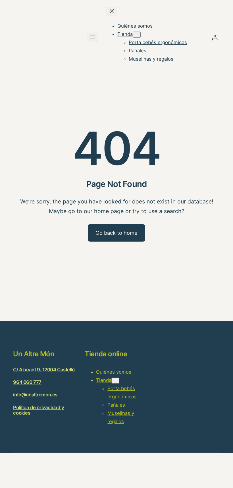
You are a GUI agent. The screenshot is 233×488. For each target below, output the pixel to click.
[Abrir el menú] (92, 37)
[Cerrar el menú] (111, 11)
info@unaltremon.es (35, 395)
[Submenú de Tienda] (137, 35)
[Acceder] (215, 37)
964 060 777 (27, 382)
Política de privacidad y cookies (38, 410)
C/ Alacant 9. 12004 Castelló (43, 369)
